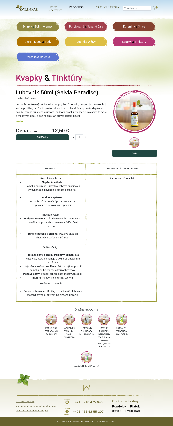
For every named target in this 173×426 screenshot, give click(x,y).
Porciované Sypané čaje (86, 26)
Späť (134, 153)
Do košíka (42, 137)
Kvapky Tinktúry (134, 42)
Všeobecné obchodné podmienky (36, 406)
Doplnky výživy (86, 42)
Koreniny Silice (134, 26)
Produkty (76, 7)
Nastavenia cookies (107, 421)
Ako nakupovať (25, 401)
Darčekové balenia (38, 57)
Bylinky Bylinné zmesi (37, 26)
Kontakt (55, 10)
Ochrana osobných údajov (32, 410)
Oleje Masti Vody (38, 42)
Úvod (53, 7)
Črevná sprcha (107, 7)
